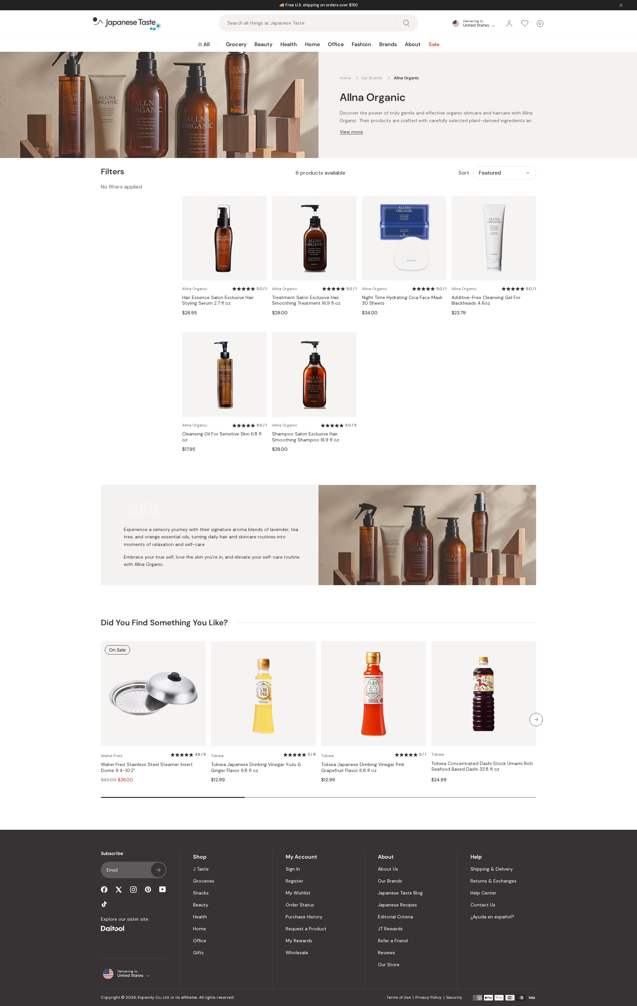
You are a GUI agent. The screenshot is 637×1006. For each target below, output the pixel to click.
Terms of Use (399, 997)
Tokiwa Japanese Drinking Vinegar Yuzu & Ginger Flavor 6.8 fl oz (256, 767)
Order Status (300, 905)
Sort (464, 172)
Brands (388, 44)
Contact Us (482, 905)
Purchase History (304, 917)
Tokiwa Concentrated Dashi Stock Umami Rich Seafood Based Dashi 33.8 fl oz (482, 766)
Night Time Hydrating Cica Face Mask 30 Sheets (402, 300)
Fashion (361, 44)
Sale (434, 44)
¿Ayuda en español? (492, 917)
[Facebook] (104, 889)
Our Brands (390, 881)
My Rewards (299, 941)
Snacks (201, 893)
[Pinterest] (148, 889)
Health (288, 44)
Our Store (388, 964)
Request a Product (306, 929)
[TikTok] (104, 904)
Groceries (203, 881)
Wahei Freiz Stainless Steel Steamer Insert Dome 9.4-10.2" (147, 767)
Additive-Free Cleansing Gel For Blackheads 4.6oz (486, 300)
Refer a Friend (393, 941)
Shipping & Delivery (491, 869)
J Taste (201, 869)
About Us (388, 869)
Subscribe (158, 870)
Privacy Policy (428, 997)
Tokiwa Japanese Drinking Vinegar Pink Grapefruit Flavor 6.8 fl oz (362, 767)
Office (336, 44)
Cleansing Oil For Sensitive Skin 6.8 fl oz (221, 437)
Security (454, 997)
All (206, 44)
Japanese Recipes (397, 905)
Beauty (263, 44)
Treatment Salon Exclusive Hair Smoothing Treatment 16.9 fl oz (306, 300)
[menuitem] (204, 44)
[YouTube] (162, 889)
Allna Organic (194, 288)
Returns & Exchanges (493, 881)
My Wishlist (298, 893)
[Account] (509, 24)
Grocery (236, 44)
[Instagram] (133, 889)
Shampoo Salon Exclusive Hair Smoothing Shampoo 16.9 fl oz (305, 437)
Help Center (483, 893)
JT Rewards (390, 929)
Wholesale (297, 953)
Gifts (198, 953)
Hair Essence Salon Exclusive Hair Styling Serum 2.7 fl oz (218, 300)
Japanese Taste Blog (400, 893)
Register (294, 881)
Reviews (386, 953)
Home (312, 44)
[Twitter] (118, 889)
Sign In (293, 869)
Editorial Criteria (395, 917)
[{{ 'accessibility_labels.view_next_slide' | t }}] (536, 719)
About (413, 44)
